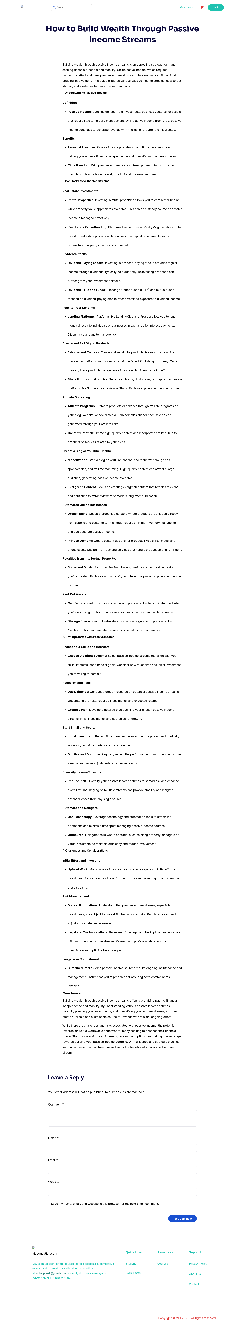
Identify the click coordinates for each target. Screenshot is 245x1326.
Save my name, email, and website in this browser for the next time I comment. (105, 1203)
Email (53, 1160)
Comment (56, 1104)
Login (216, 7)
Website (53, 1181)
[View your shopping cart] (202, 7)
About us (195, 1274)
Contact (194, 1284)
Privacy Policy (198, 1263)
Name (53, 1138)
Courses (163, 1263)
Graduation (187, 7)
